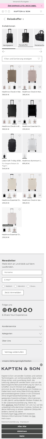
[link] (12, 80)
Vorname (8, 272)
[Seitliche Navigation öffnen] (41, 11)
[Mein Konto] (3, 11)
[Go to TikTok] (15, 310)
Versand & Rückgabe (21, 2)
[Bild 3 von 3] (35, 48)
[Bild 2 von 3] (22, 48)
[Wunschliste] (6, 11)
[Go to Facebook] (10, 310)
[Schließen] (41, 5)
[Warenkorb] (9, 11)
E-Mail (7, 280)
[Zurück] (4, 19)
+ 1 (19, 87)
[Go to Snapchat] (30, 310)
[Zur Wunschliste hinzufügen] (19, 66)
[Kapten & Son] (22, 11)
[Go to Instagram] (5, 310)
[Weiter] (40, 51)
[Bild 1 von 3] (8, 48)
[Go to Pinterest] (20, 310)
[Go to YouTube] (25, 310)
